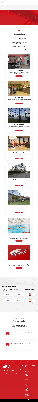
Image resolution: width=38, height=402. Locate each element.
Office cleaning (26, 369)
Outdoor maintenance (27, 381)
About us (21, 367)
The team (21, 369)
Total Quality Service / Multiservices (27, 394)
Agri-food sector (27, 372)
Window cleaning (26, 375)
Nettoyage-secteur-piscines (27, 389)
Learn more (19, 76)
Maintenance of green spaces (27, 385)
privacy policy (21, 371)
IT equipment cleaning (27, 378)
